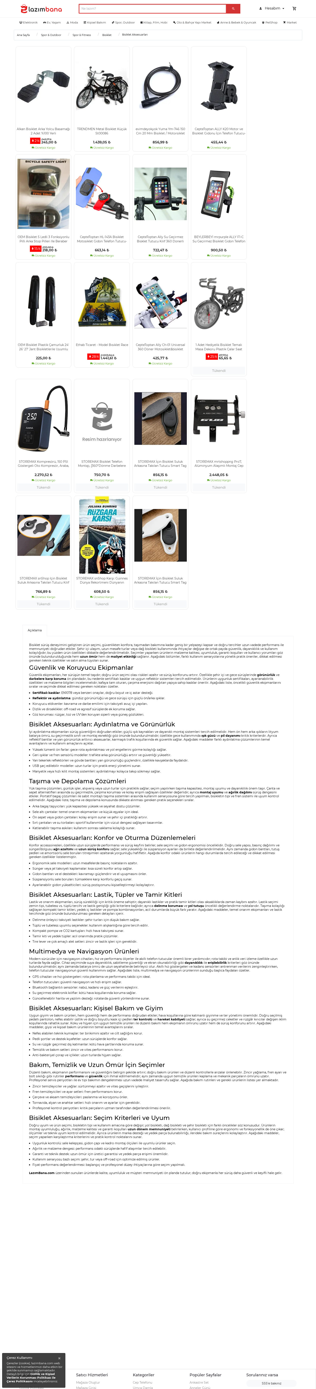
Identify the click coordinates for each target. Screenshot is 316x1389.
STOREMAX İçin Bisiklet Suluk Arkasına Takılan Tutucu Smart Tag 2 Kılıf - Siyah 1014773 (160, 463)
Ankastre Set (199, 1382)
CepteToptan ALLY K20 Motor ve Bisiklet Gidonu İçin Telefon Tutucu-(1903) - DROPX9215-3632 (218, 131)
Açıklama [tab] (35, 630)
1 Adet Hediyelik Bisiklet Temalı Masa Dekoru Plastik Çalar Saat (218, 347)
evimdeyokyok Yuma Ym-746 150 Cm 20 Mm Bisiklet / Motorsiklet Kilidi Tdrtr (160, 131)
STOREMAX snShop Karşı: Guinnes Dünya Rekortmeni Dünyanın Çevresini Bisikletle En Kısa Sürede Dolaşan (102, 580)
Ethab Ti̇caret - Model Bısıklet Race (102, 345)
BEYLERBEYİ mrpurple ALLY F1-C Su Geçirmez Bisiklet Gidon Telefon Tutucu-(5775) (219, 239)
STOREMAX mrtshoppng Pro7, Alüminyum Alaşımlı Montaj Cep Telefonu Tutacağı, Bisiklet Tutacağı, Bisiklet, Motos (219, 463)
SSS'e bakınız (271, 1383)
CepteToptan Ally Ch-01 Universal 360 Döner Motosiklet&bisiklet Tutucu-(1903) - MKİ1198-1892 (160, 347)
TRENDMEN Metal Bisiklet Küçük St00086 (102, 131)
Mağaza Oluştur (88, 1382)
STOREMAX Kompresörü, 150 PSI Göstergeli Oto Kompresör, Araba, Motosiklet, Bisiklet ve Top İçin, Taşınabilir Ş (43, 463)
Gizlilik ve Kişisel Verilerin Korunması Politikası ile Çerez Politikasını (31, 1377)
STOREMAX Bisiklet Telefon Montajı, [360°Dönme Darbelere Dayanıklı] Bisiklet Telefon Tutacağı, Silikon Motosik (102, 463)
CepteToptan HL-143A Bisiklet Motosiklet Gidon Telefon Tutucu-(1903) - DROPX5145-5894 (102, 239)
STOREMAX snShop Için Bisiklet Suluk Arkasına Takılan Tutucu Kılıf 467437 (43, 580)
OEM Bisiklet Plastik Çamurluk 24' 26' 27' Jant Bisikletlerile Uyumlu (43, 347)
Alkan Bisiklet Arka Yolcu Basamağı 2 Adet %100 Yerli (43, 131)
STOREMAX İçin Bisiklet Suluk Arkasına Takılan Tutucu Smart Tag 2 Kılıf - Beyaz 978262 (160, 580)
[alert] (33, 1370)
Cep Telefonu (142, 1382)
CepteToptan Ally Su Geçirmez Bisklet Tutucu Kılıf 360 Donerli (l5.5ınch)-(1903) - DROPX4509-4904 (160, 239)
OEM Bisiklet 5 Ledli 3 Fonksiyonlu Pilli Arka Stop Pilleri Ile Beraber (43, 239)
